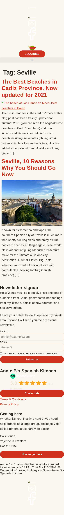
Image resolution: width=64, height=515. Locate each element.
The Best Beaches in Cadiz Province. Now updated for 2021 (30, 88)
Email (4, 331)
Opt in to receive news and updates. (30, 353)
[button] (32, 60)
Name (4, 342)
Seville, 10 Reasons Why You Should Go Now (29, 168)
